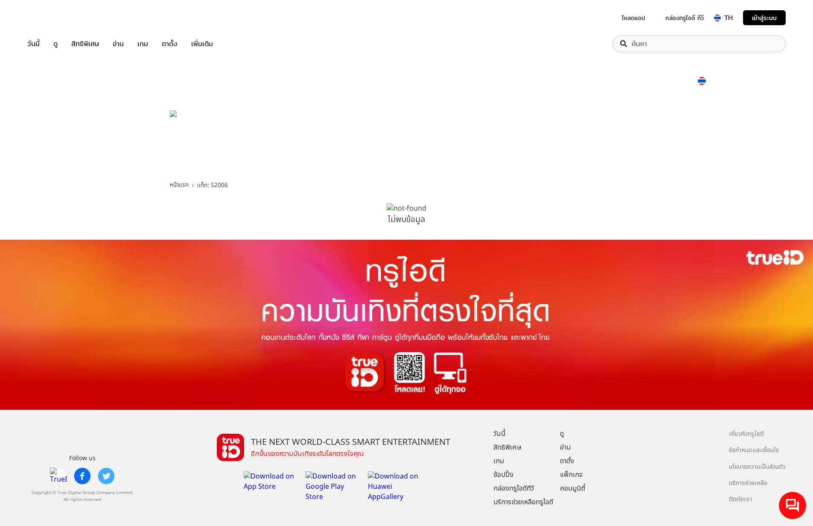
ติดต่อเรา (740, 499)
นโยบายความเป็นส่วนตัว (757, 466)
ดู (55, 43)
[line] (58, 476)
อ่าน (118, 43)
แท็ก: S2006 (212, 185)
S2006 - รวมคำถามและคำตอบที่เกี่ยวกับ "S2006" (333, 140)
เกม (142, 43)
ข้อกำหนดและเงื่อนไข (754, 450)
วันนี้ (33, 43)
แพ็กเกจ (571, 475)
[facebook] (82, 476)
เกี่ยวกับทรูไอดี (746, 433)
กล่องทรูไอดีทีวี (513, 488)
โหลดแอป (633, 18)
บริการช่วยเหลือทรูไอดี (523, 502)
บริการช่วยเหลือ (748, 483)
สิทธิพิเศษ (85, 43)
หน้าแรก (179, 185)
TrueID (53, 17)
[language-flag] (717, 18)
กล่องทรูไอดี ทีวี (684, 18)
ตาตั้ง (170, 43)
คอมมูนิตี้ (572, 488)
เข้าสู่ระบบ (764, 18)
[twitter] (106, 476)
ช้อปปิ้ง (503, 475)
